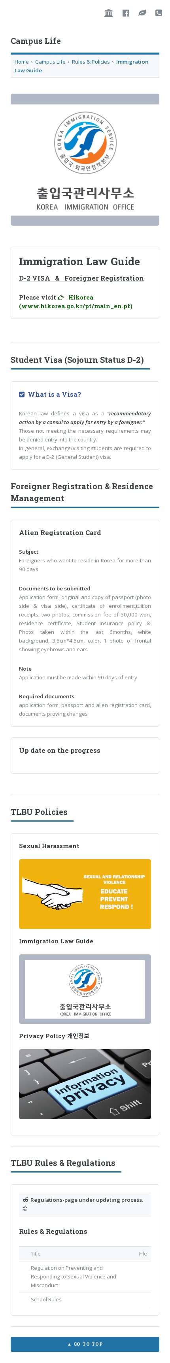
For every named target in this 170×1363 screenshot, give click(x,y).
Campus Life (50, 61)
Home (22, 61)
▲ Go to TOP (85, 1344)
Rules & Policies (91, 61)
